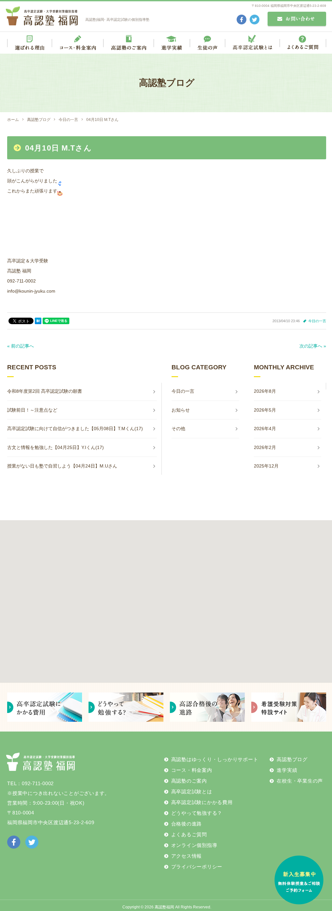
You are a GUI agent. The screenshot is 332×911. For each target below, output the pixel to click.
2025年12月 (266, 466)
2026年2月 (265, 447)
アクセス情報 (186, 856)
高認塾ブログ (292, 759)
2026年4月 (265, 428)
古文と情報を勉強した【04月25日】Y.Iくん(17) (55, 447)
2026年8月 (265, 391)
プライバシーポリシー (197, 866)
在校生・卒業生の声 (300, 781)
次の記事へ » (312, 346)
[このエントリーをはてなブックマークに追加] (38, 321)
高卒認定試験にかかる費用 (202, 802)
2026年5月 (265, 410)
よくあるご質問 (189, 834)
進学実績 (287, 770)
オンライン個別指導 (194, 845)
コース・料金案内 (191, 770)
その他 (178, 428)
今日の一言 (317, 321)
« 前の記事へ (20, 346)
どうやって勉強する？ (197, 813)
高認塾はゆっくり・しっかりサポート (214, 759)
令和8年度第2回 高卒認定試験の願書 (44, 391)
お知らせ (181, 410)
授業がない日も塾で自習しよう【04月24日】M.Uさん (62, 466)
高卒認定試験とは (191, 791)
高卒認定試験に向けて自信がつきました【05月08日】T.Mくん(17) (75, 428)
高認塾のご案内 (189, 781)
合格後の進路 (186, 823)
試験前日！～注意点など (32, 410)
